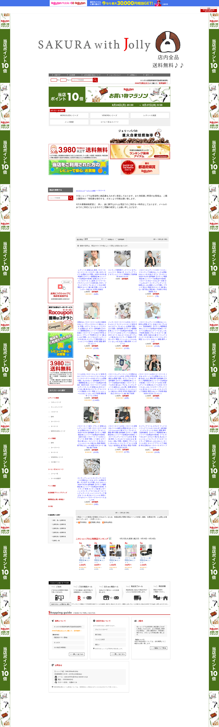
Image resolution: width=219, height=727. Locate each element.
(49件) (126, 398)
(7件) (157, 296)
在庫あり (111, 239)
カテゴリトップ (80, 190)
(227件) (126, 452)
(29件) (96, 504)
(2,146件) (96, 400)
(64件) (96, 294)
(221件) (96, 348)
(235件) (126, 348)
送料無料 (121, 239)
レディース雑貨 (91, 190)
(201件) (96, 452)
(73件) (157, 398)
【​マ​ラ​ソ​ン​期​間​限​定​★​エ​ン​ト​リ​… (84, 560)
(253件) (157, 346)
